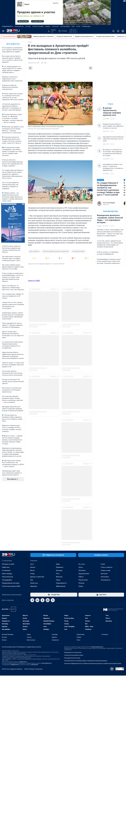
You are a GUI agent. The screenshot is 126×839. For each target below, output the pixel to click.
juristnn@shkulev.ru (46, 606)
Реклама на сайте (8, 508)
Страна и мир (105, 514)
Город (32, 517)
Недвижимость (7, 26)
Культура (59, 514)
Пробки (63, 31)
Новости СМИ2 (34, 281)
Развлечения (83, 523)
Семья (81, 530)
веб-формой (34, 608)
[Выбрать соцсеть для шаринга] (91, 68)
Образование (60, 530)
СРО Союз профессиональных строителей (55, 251)
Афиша (47, 26)
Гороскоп (55, 26)
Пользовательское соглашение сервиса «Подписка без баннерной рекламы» (85, 604)
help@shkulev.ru (15, 608)
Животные (34, 527)
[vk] (37, 544)
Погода (28, 26)
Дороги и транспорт (37, 520)
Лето (57, 517)
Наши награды (7, 517)
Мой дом (59, 520)
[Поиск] (113, 31)
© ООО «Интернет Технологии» (33, 612)
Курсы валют (65, 26)
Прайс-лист (6, 511)
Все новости (12, 44)
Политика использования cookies (73, 598)
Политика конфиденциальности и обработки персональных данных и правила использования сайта (92, 607)
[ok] (42, 544)
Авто (32, 508)
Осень (81, 511)
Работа (81, 520)
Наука (58, 523)
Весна (32, 514)
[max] (48, 544)
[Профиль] (122, 31)
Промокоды (86, 26)
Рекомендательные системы (72, 601)
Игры (78, 26)
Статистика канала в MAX (11, 530)
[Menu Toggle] (3, 31)
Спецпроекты (105, 523)
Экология (104, 517)
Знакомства (19, 26)
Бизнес (32, 511)
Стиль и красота (106, 511)
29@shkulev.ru (23, 605)
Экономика (105, 520)
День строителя (34, 251)
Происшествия (84, 517)
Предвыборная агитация (10, 527)
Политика (82, 514)
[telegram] (32, 544)
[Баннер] (24, 36)
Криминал (59, 511)
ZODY (73, 26)
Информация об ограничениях (73, 596)
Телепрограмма (38, 26)
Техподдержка (7, 523)
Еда (31, 523)
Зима (58, 508)
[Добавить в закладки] (30, 68)
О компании (6, 514)
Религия (81, 527)
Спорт (103, 508)
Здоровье (33, 530)
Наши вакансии (7, 520)
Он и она (82, 508)
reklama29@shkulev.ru (97, 590)
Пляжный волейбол (78, 251)
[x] (53, 544)
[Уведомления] (118, 31)
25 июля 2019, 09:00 (33, 63)
